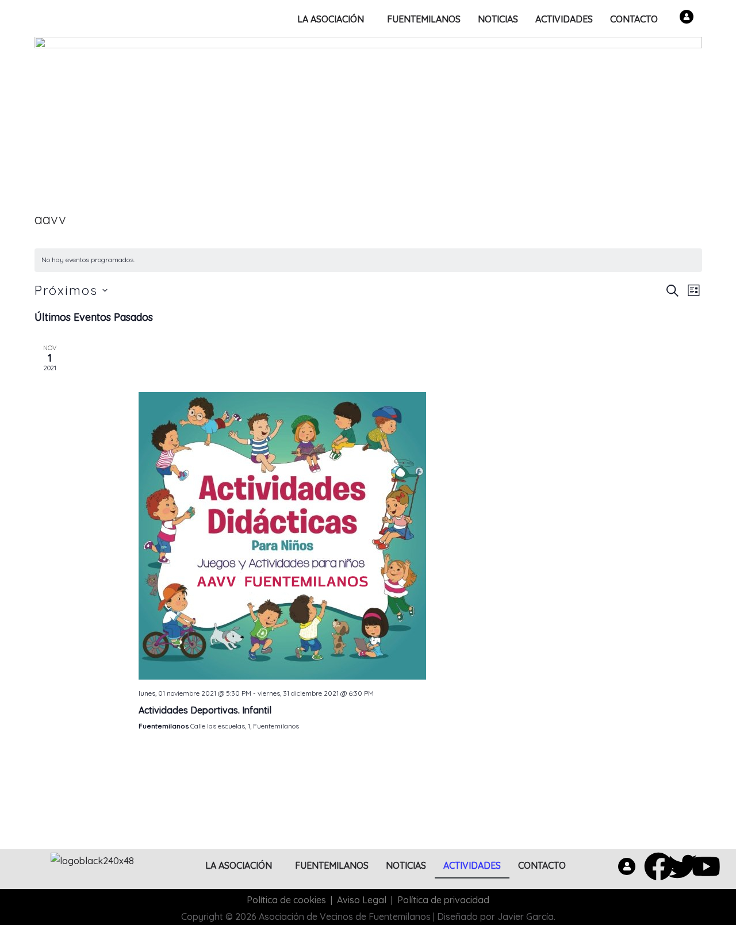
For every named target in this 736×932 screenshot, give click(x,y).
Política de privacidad (443, 900)
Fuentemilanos (424, 19)
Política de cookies (286, 900)
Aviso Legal (361, 900)
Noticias (498, 19)
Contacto (634, 19)
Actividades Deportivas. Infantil (205, 710)
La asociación (330, 19)
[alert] (368, 260)
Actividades (564, 19)
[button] (333, 19)
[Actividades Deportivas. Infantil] (383, 536)
